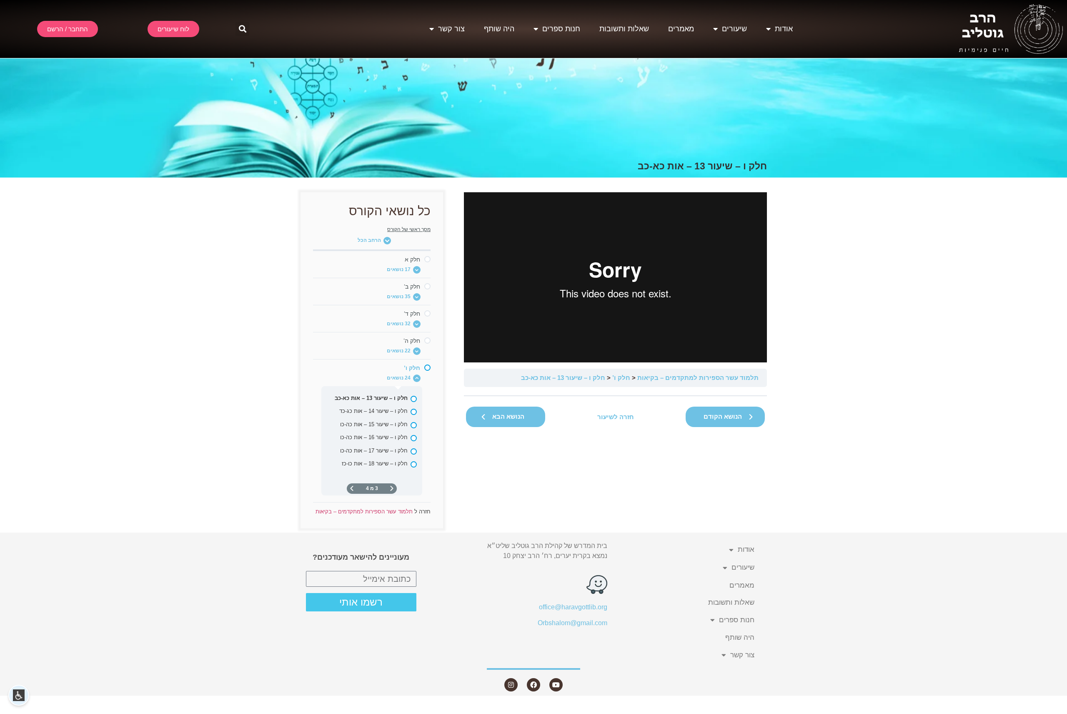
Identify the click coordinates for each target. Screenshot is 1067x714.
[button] (242, 29)
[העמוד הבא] (351, 488)
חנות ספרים (561, 29)
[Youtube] (556, 684)
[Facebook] (533, 684)
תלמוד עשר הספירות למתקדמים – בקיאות (698, 377)
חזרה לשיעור (615, 416)
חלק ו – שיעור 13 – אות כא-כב (563, 377)
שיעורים (734, 29)
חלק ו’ (621, 377)
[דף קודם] (391, 488)
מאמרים (681, 29)
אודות (784, 29)
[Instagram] (511, 684)
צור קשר (451, 29)
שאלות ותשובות (624, 29)
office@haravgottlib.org (573, 607)
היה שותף (499, 29)
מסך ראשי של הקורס (409, 229)
